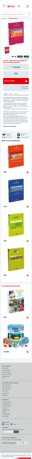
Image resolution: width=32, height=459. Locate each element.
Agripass (4, 412)
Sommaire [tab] (10, 93)
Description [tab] (5, 93)
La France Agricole (6, 401)
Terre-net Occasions (6, 406)
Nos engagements (6, 389)
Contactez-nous (6, 376)
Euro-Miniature (5, 416)
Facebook (7, 424)
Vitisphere (4, 408)
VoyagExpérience (6, 410)
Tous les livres (3, 18)
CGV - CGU (4, 391)
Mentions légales (9, 455)
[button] (29, 14)
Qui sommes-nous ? (6, 385)
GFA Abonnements (6, 404)
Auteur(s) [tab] (15, 93)
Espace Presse (5, 393)
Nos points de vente (6, 387)
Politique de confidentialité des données (19, 455)
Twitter (14, 424)
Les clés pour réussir (13, 18)
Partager (20, 56)
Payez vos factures (6, 372)
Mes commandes (6, 370)
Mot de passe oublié (6, 374)
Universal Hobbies (6, 414)
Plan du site (3, 455)
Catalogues (4, 395)
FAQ (3, 378)
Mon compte (5, 368)
